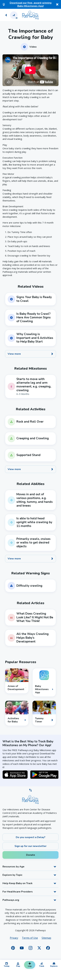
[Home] (30, 15)
